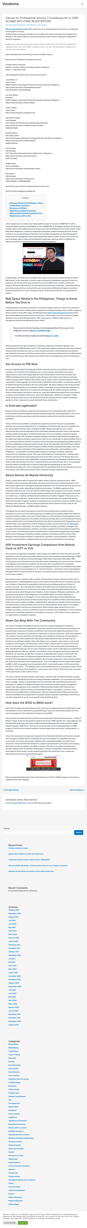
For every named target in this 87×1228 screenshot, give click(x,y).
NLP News (12, 1086)
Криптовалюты (14, 1162)
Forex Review (31, 25)
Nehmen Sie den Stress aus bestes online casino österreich (31, 871)
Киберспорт (13, 1159)
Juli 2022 (12, 920)
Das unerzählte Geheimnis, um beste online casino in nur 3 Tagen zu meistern (38, 865)
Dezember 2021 (14, 945)
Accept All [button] (22, 1223)
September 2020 (14, 986)
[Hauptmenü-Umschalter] (82, 4)
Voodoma (10, 4)
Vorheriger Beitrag (10, 790)
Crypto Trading (14, 1055)
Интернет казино (15, 1141)
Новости (11, 1169)
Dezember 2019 (14, 1014)
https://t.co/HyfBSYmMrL (40, 331)
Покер (10, 1183)
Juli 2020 (12, 990)
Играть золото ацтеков (17, 1128)
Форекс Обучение (15, 1201)
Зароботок (12, 1117)
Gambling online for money (18, 1079)
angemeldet (17, 803)
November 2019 (14, 1018)
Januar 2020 (13, 1011)
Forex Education (14, 1065)
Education (12, 1058)
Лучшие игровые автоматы (19, 1166)
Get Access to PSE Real (18, 208)
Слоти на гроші (14, 1187)
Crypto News (13, 1051)
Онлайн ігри (13, 1173)
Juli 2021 (12, 959)
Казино (11, 1152)
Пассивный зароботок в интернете (22, 1180)
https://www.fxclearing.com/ (17, 29)
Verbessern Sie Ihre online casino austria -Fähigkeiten (29, 860)
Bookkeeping (13, 1048)
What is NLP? (13, 1107)
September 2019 (14, 1021)
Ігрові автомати (14, 1145)
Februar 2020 (13, 1007)
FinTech (11, 1062)
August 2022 (13, 917)
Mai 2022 (12, 927)
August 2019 (13, 1025)
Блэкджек (12, 1110)
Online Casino (13, 1089)
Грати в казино (14, 1114)
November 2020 (14, 979)
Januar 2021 (13, 972)
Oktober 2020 (13, 983)
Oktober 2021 (13, 952)
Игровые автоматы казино (18, 1134)
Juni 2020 (12, 993)
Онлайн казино (14, 1176)
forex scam (74, 524)
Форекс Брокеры (15, 1197)
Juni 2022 (12, 924)
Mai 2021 (12, 962)
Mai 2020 (12, 997)
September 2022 (14, 913)
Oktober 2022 (13, 910)
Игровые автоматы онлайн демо (21, 1138)
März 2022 (12, 934)
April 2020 (12, 1000)
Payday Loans (13, 1093)
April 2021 (12, 965)
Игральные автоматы (16, 1124)
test (9, 1100)
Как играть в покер (15, 1155)
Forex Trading (13, 1075)
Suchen (7, 828)
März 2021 (12, 969)
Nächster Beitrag (77, 790)
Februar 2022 (13, 938)
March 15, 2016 (52, 336)
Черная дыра (13, 1204)
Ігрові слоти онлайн (16, 1148)
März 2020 (12, 1004)
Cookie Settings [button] (9, 1223)
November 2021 (14, 948)
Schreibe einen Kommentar (15, 25)
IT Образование (14, 1082)
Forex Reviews (13, 1072)
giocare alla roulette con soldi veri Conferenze (26, 854)
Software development (17, 1096)
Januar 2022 (13, 941)
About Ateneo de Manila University (23, 211)
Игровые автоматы (16, 1131)
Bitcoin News (13, 1044)
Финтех (11, 1194)
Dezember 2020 (14, 976)
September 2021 (14, 955)
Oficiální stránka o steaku (18, 848)
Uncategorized (14, 1103)
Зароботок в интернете (17, 1121)
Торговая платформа (16, 1190)
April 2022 (12, 931)
